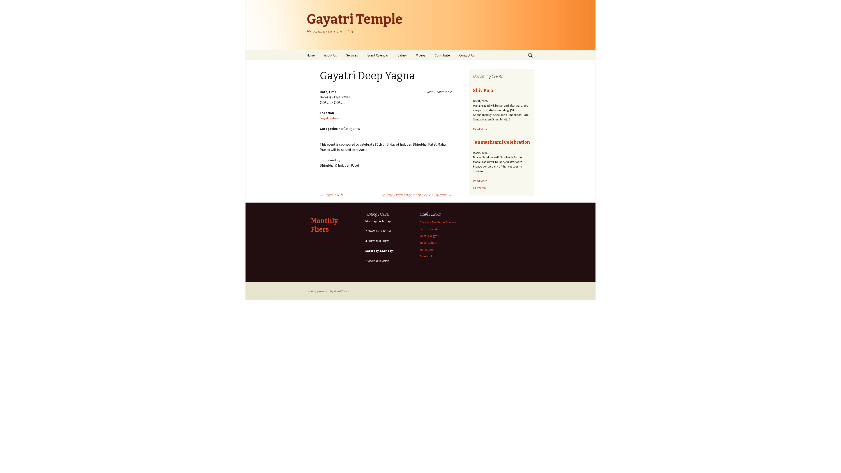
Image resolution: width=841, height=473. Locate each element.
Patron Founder (430, 229)
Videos (420, 55)
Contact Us (467, 55)
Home (311, 55)
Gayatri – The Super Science (438, 222)
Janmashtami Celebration (501, 142)
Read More (480, 129)
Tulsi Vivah (331, 195)
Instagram (426, 249)
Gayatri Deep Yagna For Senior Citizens (416, 195)
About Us (330, 55)
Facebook (426, 256)
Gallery (402, 55)
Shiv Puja (483, 90)
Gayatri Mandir (331, 118)
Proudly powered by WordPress (328, 291)
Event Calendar (377, 55)
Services (352, 55)
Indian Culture (428, 243)
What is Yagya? (429, 236)
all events (479, 188)
